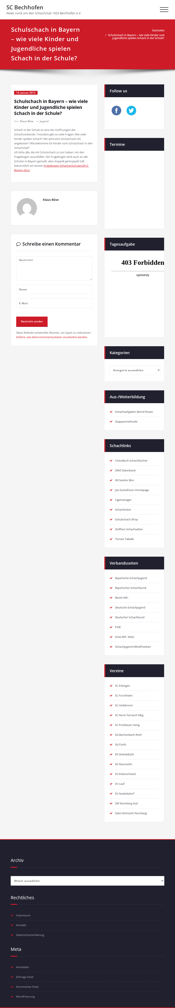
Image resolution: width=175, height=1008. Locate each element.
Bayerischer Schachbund (130, 588)
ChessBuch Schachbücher (131, 460)
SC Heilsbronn (124, 705)
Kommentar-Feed (27, 987)
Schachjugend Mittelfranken (133, 647)
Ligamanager (123, 500)
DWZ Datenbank (125, 470)
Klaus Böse (27, 121)
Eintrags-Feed (24, 977)
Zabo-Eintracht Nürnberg (131, 813)
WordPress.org (25, 996)
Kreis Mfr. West (124, 637)
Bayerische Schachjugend (131, 578)
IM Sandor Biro (124, 480)
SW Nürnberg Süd (126, 803)
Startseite (158, 30)
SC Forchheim (124, 695)
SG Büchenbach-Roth (128, 735)
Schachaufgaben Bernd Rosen (134, 412)
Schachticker (123, 509)
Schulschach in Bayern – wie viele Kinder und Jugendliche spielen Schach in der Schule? (136, 36)
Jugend (44, 121)
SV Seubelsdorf (124, 793)
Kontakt (21, 925)
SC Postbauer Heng (127, 725)
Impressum (23, 915)
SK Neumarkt (123, 764)
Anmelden (22, 967)
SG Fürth (120, 744)
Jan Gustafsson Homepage (132, 490)
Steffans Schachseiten (129, 529)
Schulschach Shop (126, 519)
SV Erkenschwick (125, 774)
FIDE (118, 627)
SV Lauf (120, 784)
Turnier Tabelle (124, 539)
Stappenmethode (126, 421)
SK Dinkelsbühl (124, 754)
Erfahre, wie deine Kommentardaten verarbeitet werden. (52, 337)
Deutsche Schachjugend (130, 607)
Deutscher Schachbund (129, 617)
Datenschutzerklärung (30, 935)
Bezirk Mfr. (122, 598)
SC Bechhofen (24, 7)
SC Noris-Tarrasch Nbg (129, 715)
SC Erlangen (122, 686)
